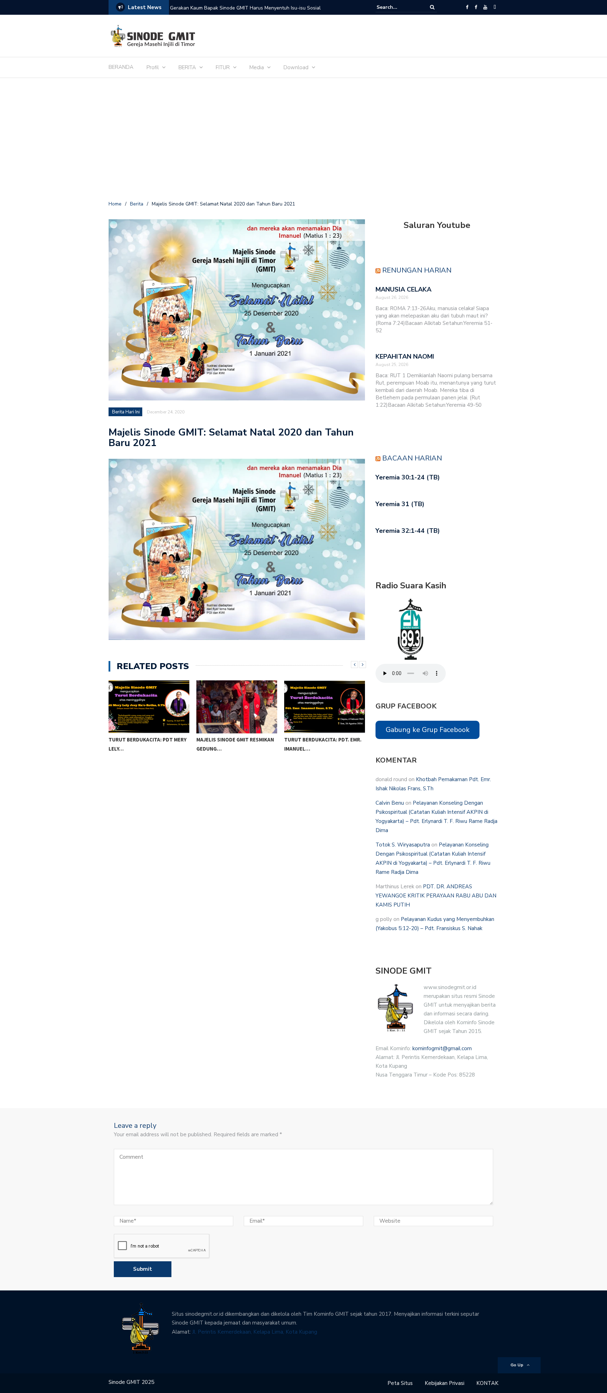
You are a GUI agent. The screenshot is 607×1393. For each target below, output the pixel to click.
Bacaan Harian (412, 458)
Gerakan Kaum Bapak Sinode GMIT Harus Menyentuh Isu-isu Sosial (245, 8)
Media (256, 67)
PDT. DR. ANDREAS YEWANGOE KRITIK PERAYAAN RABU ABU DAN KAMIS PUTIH (436, 895)
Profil (152, 67)
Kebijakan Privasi (444, 1383)
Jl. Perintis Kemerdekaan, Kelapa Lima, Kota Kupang (254, 1331)
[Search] (432, 7)
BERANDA (121, 67)
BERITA (187, 67)
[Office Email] (494, 7)
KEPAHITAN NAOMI (405, 356)
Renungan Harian (416, 270)
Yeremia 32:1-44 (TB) (408, 531)
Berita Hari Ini (126, 412)
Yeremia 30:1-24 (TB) (408, 477)
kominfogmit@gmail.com (442, 1048)
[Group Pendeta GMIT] (475, 7)
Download (295, 67)
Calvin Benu (390, 802)
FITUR (223, 67)
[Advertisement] (303, 140)
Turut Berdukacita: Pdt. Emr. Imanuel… (235, 744)
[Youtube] (485, 7)
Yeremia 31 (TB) (400, 504)
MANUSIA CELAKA (403, 289)
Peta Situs (400, 1383)
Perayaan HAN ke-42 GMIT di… (321, 739)
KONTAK (487, 1383)
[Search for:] (398, 7)
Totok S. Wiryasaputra (403, 844)
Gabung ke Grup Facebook (428, 729)
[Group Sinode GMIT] (467, 7)
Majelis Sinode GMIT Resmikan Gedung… (147, 744)
